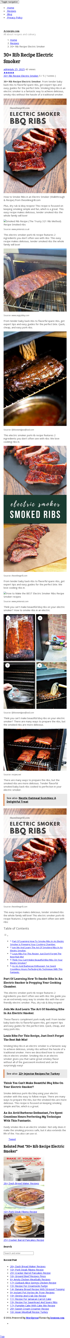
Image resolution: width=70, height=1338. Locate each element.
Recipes (11, 11)
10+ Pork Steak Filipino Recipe (20, 1211)
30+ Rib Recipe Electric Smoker (21, 75)
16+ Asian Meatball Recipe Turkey (29, 1312)
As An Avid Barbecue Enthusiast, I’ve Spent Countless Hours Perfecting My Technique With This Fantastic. (36, 969)
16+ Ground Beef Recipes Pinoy (28, 1276)
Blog (9, 14)
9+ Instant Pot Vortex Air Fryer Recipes (32, 1292)
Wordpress (32, 1317)
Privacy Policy (14, 17)
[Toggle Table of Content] (6, 935)
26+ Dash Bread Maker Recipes (21, 1183)
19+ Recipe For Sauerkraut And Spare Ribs (33, 1302)
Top (2, 1336)
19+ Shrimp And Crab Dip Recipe (28, 1295)
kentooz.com (57, 1317)
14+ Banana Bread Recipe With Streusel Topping (37, 1289)
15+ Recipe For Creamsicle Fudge (29, 1286)
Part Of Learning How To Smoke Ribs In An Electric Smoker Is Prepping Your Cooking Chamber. (37, 943)
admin (7, 69)
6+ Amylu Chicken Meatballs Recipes (30, 1279)
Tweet (12, 1139)
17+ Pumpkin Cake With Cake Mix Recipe (32, 1305)
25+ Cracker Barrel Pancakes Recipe (24, 1240)
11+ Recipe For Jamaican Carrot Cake (30, 1299)
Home (10, 7)
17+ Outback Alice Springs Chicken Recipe (33, 1282)
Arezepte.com (12, 31)
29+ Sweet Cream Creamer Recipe (29, 1308)
